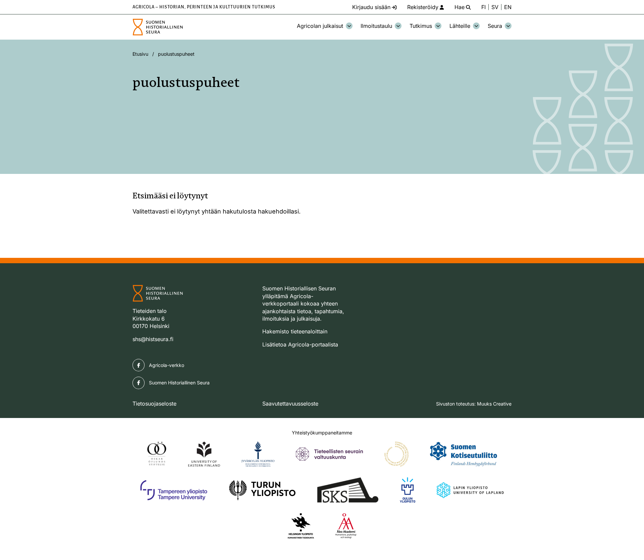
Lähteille (459, 25)
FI (483, 7)
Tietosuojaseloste (154, 403)
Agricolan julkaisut (320, 25)
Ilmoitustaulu (376, 25)
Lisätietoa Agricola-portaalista (300, 344)
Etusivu (140, 54)
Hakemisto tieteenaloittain (294, 331)
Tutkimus (421, 25)
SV (494, 7)
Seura (495, 25)
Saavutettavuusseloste (290, 403)
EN (508, 7)
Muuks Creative (494, 404)
